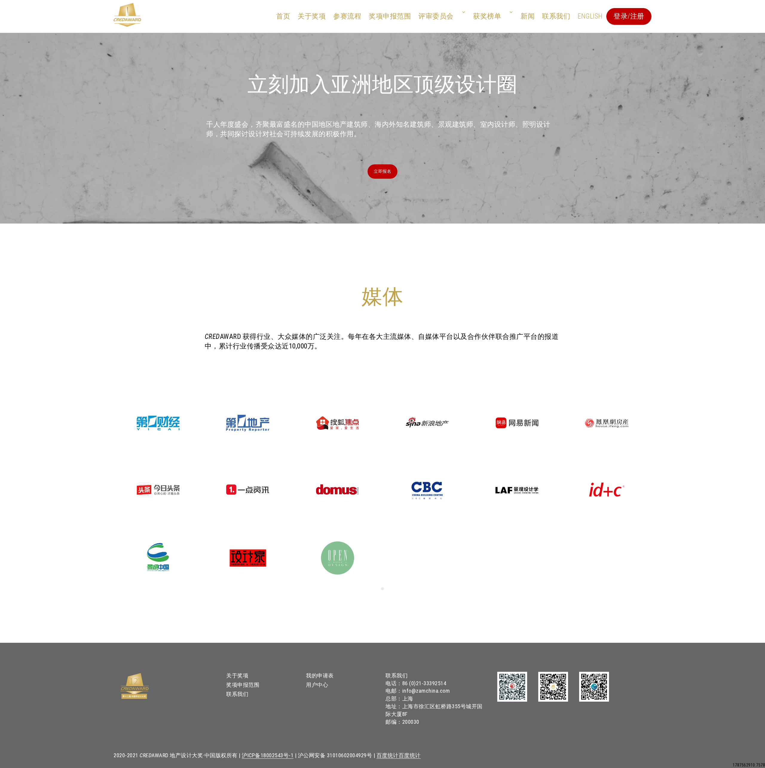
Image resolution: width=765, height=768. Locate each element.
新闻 (528, 16)
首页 (283, 16)
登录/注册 (628, 16)
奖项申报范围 (390, 16)
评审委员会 (436, 16)
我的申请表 (320, 675)
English (590, 16)
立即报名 (382, 171)
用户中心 (317, 685)
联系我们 (556, 16)
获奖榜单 (487, 16)
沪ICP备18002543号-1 (267, 755)
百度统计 (388, 755)
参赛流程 (347, 16)
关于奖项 (312, 16)
